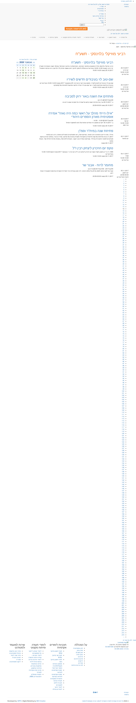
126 (123, 446)
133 (123, 461)
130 (123, 455)
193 (123, 588)
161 (123, 520)
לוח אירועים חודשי (77, 665)
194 (123, 590)
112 (123, 416)
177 (123, 554)
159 (123, 516)
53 (123, 291)
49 (123, 283)
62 (123, 310)
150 (123, 497)
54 (123, 293)
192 (123, 586)
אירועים (118, 43)
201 (123, 605)
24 (123, 230)
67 (123, 321)
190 (123, 582)
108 (123, 408)
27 (123, 236)
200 (123, 603)
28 (123, 238)
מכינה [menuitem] (34, 37)
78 (123, 344)
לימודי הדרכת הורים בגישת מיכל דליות (35, 660)
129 (123, 452)
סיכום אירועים (78, 659)
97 (123, 385)
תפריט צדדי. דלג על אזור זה (28, 59)
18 (123, 217)
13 (123, 207)
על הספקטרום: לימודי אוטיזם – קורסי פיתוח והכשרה (34, 655)
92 (123, 374)
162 (123, 522)
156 (123, 510)
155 (123, 508)
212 (123, 628)
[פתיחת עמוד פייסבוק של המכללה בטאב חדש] (97, 692)
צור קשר (101, 18)
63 (123, 312)
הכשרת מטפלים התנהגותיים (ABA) (35, 675)
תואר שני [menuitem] (101, 37)
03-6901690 (109, 647)
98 (123, 387)
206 (123, 616)
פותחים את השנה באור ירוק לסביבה (89, 96)
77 (123, 342)
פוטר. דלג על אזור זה (129, 640)
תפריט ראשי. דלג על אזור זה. (119, 33)
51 (123, 287)
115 (123, 423)
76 (123, 340)
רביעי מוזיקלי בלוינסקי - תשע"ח (92, 62)
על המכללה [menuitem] (80, 644)
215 (123, 635)
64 (123, 315)
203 (123, 609)
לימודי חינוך (58, 687)
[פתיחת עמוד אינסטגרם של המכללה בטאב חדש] (93, 692)
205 (123, 613)
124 (123, 442)
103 (123, 397)
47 (123, 279)
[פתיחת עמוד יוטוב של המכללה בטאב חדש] (95, 692)
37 (123, 257)
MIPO (19, 701)
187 (123, 575)
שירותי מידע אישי (98, 16)
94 (123, 378)
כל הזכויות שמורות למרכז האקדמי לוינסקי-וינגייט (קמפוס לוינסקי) (102, 701)
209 (123, 622)
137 (123, 469)
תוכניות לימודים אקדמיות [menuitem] (58, 646)
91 (123, 372)
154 (123, 505)
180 (123, 560)
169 (123, 537)
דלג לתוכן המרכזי (126, 1)
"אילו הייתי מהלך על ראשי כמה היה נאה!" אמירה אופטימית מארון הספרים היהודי (80, 115)
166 (123, 531)
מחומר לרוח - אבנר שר (97, 165)
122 (123, 438)
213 (123, 630)
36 (123, 255)
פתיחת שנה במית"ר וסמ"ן (96, 130)
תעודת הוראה (57, 681)
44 (123, 272)
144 (123, 484)
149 (123, 495)
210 (123, 624)
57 (123, 300)
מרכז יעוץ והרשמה (15, 651)
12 (123, 204)
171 (123, 541)
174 (123, 548)
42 (123, 268)
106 (123, 404)
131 (123, 457)
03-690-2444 (119, 649)
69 (123, 325)
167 (123, 533)
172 (123, 544)
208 (123, 620)
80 (123, 349)
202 (123, 607)
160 (123, 518)
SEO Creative (40, 701)
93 (123, 376)
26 (123, 234)
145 (123, 486)
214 (123, 633)
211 (123, 626)
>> (17, 62)
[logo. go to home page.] (117, 29)
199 (123, 601)
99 (123, 389)
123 (123, 440)
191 (123, 584)
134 (123, 463)
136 (123, 467)
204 (123, 611)
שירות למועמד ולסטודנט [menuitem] (17, 646)
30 (123, 243)
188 (123, 577)
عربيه (102, 20)
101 (123, 393)
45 (123, 274)
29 (123, 240)
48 (123, 281)
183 (123, 567)
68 (123, 323)
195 (123, 592)
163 (123, 524)
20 (123, 221)
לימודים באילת (57, 689)
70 (123, 327)
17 (123, 215)
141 (123, 478)
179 (123, 558)
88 (123, 365)
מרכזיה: (126, 649)
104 (123, 399)
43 (123, 270)
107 (123, 406)
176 (123, 552)
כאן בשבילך (79, 652)
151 (123, 499)
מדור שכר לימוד (16, 655)
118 (123, 429)
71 (123, 329)
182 (123, 565)
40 (123, 264)
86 (123, 361)
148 (123, 493)
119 (123, 431)
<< (34, 62)
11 (123, 202)
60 (123, 306)
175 (123, 550)
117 (123, 427)
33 (123, 249)
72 (123, 332)
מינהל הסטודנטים (15, 653)
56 (123, 298)
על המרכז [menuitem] (123, 37)
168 (123, 535)
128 (123, 450)
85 (123, 359)
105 (123, 402)
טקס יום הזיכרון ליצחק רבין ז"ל (93, 148)
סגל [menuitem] (102, 6)
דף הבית (126, 43)
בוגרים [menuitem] (101, 11)
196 (123, 594)
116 (123, 425)
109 (123, 410)
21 (123, 223)
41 (123, 266)
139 (123, 474)
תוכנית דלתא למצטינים (58, 684)
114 (123, 421)
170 (123, 539)
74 (123, 336)
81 (123, 351)
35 (123, 253)
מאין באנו (80, 650)
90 (123, 370)
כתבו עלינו (79, 654)
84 (123, 357)
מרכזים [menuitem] (42, 37)
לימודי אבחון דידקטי (35, 651)
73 (123, 334)
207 (123, 618)
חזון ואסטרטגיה (78, 648)
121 (123, 435)
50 (123, 285)
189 (123, 580)
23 (123, 228)
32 (123, 247)
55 (123, 296)
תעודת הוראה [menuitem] (89, 37)
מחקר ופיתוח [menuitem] (53, 37)
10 (123, 200)
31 (123, 245)
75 (123, 338)
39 (123, 262)
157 (123, 512)
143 (123, 482)
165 (123, 529)
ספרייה (101, 14)
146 (123, 488)
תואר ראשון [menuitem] (112, 37)
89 (123, 368)
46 (123, 276)
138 (123, 471)
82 (123, 353)
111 (123, 414)
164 (123, 527)
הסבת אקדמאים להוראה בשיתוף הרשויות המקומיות (56, 676)
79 (123, 346)
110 (123, 412)
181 (123, 563)
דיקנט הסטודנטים (15, 661)
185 (123, 571)
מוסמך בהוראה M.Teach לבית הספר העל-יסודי (57, 666)
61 (123, 308)
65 (123, 317)
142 (123, 480)
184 (123, 569)
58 (123, 302)
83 (123, 355)
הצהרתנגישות (126, 5)
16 (123, 213)
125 (123, 444)
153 (123, 503)
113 (123, 418)
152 (123, 501)
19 (123, 219)
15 (123, 211)
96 (123, 382)
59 (123, 304)
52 (123, 289)
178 (123, 556)
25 (123, 232)
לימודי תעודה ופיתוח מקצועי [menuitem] (71, 37)
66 (123, 319)
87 (123, 363)
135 (123, 465)
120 (123, 433)
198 (123, 599)
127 (123, 448)
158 (123, 514)
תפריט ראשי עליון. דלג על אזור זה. (98, 4)
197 (123, 597)
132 (123, 459)
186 (123, 573)
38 (123, 259)
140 (123, 476)
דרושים (80, 661)
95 (123, 380)
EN (103, 22)
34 (123, 251)
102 (123, 395)
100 (123, 391)
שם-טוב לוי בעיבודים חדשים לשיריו (90, 79)
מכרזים (80, 663)
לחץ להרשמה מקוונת (76, 28)
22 (123, 226)
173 (123, 546)
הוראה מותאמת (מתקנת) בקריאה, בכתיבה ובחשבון (35, 666)
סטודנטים (100, 8)
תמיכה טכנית (16, 657)
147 (123, 491)
